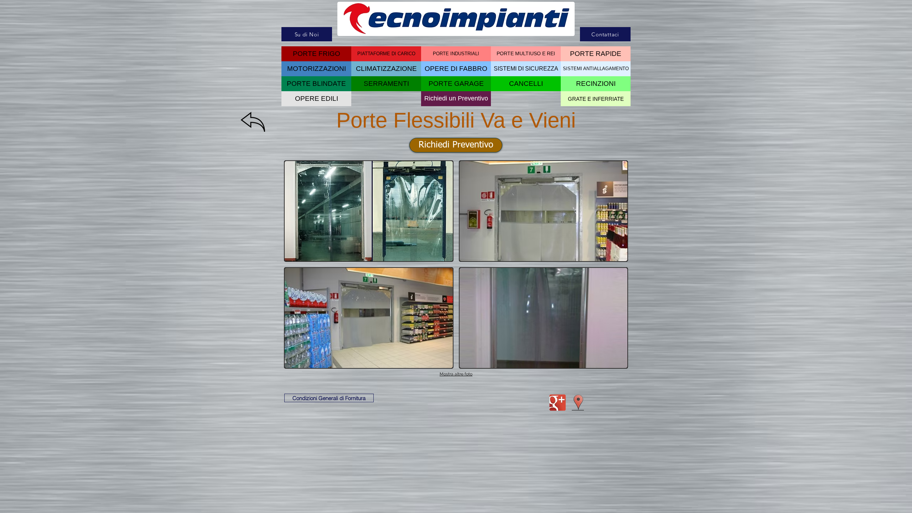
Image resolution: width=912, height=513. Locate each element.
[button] (526, 83)
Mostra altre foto (456, 374)
